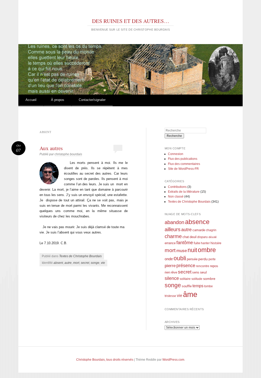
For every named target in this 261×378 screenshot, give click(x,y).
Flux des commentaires (184, 164)
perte (212, 259)
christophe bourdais (68, 154)
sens (195, 272)
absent (58, 263)
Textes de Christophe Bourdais (80, 256)
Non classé (176, 196)
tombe (208, 286)
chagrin (211, 230)
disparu (202, 237)
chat (185, 237)
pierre (170, 265)
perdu (203, 259)
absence (197, 221)
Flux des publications (182, 159)
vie (103, 263)
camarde (198, 230)
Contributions (177, 187)
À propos (57, 100)
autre (68, 263)
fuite (197, 243)
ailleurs (172, 229)
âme (190, 294)
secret (85, 263)
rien (167, 272)
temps (197, 286)
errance (170, 243)
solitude (196, 278)
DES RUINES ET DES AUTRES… (130, 20)
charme (173, 236)
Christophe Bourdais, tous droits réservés (104, 359)
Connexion (175, 154)
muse (181, 250)
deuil (193, 237)
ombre (207, 249)
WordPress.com (173, 359)
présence (185, 265)
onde (169, 259)
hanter (205, 243)
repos (214, 266)
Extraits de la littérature (184, 191)
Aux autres (51, 148)
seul (203, 272)
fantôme (184, 242)
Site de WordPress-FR (183, 169)
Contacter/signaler (92, 100)
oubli (180, 258)
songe (95, 263)
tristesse (170, 295)
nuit (192, 250)
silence (172, 278)
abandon (174, 222)
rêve (174, 272)
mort (76, 263)
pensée (192, 259)
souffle (187, 286)
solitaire (185, 278)
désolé (212, 237)
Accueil (30, 100)
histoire (216, 243)
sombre (209, 279)
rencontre (202, 266)
